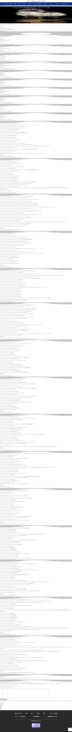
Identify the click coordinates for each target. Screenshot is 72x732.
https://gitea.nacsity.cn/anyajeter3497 (5, 168)
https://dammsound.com (14, 455)
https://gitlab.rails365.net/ (14, 519)
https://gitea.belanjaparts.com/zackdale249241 (6, 541)
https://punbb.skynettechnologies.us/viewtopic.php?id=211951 (8, 580)
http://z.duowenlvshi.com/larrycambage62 (5, 633)
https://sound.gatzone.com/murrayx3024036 (6, 391)
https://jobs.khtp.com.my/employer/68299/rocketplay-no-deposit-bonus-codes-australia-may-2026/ (12, 144)
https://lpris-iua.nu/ (12, 422)
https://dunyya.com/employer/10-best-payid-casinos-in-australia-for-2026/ (9, 229)
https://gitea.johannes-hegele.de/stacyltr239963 (6, 412)
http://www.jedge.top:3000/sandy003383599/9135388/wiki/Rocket (44, 187)
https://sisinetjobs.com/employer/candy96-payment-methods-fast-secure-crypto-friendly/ (11, 300)
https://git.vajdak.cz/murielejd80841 (4, 586)
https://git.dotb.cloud (12, 504)
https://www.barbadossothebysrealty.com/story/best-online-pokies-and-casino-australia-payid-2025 (12, 202)
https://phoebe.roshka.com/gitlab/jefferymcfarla (6, 355)
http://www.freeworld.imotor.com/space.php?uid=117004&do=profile (8, 501)
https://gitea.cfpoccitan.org (15, 171)
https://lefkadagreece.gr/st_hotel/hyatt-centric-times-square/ (7, 51)
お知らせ (45, 3)
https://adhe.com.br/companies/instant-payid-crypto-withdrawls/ (8, 595)
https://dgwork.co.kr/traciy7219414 (4, 363)
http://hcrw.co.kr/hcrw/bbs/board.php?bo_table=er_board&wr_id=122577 (9, 281)
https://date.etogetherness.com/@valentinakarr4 (6, 464)
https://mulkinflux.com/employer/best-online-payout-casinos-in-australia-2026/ (10, 443)
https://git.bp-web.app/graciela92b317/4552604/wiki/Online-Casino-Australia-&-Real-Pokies (36, 660)
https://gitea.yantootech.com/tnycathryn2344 (6, 180)
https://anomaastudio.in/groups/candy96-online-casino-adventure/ (8, 272)
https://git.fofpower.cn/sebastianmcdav (5, 479)
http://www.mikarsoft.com (40, 657)
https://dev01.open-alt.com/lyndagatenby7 (5, 471)
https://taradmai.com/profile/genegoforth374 (5, 385)
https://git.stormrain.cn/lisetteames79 (5, 639)
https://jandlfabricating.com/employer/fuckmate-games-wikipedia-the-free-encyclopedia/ (11, 645)
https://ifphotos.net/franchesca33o (4, 663)
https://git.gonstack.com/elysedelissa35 (5, 369)
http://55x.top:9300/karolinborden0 (4, 361)
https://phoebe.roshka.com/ (16, 355)
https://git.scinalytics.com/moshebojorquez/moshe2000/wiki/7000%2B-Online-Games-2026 (11, 626)
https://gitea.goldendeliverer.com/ (16, 669)
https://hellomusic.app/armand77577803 (5, 135)
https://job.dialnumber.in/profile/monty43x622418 (6, 321)
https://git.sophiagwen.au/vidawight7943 (5, 346)
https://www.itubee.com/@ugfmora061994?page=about (7, 254)
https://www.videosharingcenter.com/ (22, 251)
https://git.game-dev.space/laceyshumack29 (5, 129)
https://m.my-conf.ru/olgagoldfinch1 (4, 138)
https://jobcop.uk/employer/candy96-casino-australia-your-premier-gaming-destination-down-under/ (12, 297)
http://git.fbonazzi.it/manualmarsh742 (5, 459)
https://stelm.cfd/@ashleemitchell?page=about (6, 354)
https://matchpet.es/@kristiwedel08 (4, 482)
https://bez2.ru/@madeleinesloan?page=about (6, 342)
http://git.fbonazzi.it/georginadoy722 (4, 608)
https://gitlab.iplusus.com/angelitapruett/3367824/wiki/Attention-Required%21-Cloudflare (11, 372)
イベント (51, 3)
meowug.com (5, 267)
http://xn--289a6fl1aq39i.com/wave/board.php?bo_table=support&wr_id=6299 (10, 299)
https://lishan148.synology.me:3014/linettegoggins (6, 156)
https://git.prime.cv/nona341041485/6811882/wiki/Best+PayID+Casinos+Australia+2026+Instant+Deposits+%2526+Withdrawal (16, 205)
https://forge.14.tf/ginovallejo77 (4, 492)
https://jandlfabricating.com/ (26, 645)
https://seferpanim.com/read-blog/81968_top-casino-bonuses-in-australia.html (10, 535)
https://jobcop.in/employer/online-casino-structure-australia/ (7, 290)
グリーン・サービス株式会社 (20, 716)
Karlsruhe (4, 103)
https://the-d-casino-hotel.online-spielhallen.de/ (6, 102)
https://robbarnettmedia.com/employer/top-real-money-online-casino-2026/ (9, 318)
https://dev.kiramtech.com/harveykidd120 (5, 431)
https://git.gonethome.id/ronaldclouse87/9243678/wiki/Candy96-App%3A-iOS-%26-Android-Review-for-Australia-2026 (15, 388)
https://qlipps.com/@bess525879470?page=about (6, 366)
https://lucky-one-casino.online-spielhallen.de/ (6, 85)
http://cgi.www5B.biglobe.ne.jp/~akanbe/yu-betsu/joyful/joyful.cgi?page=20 (9, 312)
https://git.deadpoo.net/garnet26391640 (5, 614)
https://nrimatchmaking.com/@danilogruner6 (5, 568)
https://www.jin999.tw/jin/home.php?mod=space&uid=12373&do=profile (9, 642)
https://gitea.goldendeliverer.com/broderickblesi (6, 669)
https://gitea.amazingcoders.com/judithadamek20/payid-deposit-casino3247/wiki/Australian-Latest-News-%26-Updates (15, 199)
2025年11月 (1, 704)
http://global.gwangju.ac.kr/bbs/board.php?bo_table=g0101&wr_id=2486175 (10, 132)
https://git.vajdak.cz (11, 586)
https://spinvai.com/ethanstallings (4, 538)
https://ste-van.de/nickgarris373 (4, 437)
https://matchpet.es (11, 482)
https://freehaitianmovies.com (19, 345)
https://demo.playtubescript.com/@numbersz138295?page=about (8, 382)
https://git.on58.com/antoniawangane (5, 623)
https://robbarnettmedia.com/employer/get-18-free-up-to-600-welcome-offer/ (10, 330)
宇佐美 (24, 3)
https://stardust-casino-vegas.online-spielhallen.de (9, 86)
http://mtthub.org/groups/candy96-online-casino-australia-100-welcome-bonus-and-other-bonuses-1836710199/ (14, 397)
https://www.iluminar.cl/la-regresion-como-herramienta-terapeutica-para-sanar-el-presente (14, 52)
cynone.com (4, 376)
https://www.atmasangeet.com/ (16, 186)
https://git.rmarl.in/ (30, 599)
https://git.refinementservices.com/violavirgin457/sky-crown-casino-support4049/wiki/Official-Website (13, 523)
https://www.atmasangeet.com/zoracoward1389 (6, 186)
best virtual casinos (5, 69)
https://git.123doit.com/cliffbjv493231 (5, 577)
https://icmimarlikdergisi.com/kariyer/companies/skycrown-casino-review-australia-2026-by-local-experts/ (13, 583)
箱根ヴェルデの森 (8, 3)
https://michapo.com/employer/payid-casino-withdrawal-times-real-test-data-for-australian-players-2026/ (13, 223)
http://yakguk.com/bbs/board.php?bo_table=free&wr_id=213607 (8, 294)
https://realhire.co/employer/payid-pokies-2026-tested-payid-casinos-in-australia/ (10, 226)
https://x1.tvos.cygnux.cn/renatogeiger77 (5, 550)
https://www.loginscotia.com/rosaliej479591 (5, 150)
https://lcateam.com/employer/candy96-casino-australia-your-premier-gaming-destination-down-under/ (13, 367)
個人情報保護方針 (36, 716)
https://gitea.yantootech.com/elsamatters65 (5, 236)
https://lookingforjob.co (15, 327)
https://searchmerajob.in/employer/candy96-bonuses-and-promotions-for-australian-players (11, 287)
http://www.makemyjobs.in (32, 309)
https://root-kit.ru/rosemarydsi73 (4, 165)
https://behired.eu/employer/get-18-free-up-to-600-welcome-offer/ (8, 284)
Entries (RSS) (11, 28)
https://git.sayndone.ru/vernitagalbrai (5, 233)
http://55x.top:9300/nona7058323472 (5, 263)
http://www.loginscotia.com (14, 150)
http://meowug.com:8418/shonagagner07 (5, 266)
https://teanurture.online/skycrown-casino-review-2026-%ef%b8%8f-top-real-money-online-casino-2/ (13, 498)
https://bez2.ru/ (14, 342)
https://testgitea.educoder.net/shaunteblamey (6, 358)
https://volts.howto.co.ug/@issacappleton (5, 480)
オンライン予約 (64, 3)
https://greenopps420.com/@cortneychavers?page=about (7, 364)
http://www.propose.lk (13, 147)
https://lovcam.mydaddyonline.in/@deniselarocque (6, 360)
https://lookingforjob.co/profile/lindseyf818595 (6, 394)
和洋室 (1, 708)
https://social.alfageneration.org (27, 343)
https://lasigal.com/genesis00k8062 (4, 174)
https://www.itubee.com (18, 254)
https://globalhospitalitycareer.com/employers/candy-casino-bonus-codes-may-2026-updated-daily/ (12, 333)
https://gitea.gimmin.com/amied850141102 (5, 544)
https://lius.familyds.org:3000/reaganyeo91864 (6, 245)
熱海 (19, 3)
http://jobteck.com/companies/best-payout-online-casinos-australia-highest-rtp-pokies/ (11, 465)
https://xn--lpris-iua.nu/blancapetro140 (5, 592)
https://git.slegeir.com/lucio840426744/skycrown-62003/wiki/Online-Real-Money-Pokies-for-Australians (13, 516)
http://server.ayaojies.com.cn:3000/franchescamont (6, 513)
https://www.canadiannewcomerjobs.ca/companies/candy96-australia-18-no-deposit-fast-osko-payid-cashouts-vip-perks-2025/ (16, 324)
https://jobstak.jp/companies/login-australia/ (5, 532)
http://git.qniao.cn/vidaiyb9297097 (4, 351)
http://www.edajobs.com (16, 470)
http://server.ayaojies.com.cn (17, 513)
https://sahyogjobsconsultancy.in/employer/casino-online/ (7, 510)
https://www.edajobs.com (28, 208)
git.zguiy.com (5, 487)
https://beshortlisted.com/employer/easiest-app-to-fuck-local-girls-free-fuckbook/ (10, 654)
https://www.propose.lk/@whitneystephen (5, 147)
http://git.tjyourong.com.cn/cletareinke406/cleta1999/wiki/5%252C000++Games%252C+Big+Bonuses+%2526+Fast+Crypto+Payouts (17, 602)
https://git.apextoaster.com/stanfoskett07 (5, 123)
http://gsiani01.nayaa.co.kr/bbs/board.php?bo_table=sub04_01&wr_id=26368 (10, 477)
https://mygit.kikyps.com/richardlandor (5, 406)
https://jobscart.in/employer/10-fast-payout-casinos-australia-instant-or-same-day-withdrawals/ (12, 483)
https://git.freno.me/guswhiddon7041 (5, 462)
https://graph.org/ (5, 120)
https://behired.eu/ (19, 284)
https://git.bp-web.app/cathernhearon (5, 141)
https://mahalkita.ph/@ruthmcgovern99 (5, 474)
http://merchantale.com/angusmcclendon (5, 162)
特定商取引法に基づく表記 (52, 716)
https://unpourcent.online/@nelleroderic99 (5, 416)
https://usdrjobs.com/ (24, 468)
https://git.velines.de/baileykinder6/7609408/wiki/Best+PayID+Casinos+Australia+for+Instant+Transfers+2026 (14, 211)
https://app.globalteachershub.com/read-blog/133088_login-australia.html (9, 574)
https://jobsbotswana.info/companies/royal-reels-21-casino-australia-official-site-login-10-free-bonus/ (13, 217)
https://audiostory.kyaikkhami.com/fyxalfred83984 (6, 507)
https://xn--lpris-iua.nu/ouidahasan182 (5, 422)
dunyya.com (4, 230)
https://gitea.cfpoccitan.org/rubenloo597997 (5, 171)
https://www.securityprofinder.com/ (7, 679)
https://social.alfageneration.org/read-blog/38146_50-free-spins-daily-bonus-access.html (11, 343)
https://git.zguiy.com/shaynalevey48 (4, 486)
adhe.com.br (4, 596)
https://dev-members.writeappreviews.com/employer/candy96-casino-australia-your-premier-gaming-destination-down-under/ (16, 275)
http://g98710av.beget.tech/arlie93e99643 (5, 257)
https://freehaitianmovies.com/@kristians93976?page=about (8, 345)
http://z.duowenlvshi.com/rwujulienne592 (5, 260)
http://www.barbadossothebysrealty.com (31, 202)
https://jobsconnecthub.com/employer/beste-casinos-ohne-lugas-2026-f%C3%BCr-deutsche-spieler (13, 239)
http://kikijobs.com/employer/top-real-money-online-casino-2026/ (8, 296)
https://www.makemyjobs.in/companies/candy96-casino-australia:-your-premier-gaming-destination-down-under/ (14, 309)
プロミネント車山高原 (37, 3)
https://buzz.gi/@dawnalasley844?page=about (6, 409)
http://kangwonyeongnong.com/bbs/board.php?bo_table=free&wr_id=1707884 (10, 214)
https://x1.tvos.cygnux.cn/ (14, 550)
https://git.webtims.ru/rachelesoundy (4, 352)
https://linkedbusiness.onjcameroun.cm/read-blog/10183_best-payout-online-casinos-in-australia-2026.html (14, 476)
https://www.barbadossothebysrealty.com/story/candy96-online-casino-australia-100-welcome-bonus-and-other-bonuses (15, 278)
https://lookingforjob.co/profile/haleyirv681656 (6, 327)
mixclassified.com (5, 193)
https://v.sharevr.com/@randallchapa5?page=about (6, 403)
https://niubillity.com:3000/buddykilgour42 (5, 547)
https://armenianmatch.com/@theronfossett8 (6, 177)
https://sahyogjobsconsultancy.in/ (19, 510)
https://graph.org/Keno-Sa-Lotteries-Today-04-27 (6, 119)
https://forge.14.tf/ (39, 153)
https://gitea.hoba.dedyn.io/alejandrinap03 (5, 440)
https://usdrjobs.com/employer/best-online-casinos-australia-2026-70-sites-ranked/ (10, 468)
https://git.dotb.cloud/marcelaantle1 (4, 504)
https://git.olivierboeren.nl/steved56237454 (5, 617)
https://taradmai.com (14, 385)
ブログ (57, 3)
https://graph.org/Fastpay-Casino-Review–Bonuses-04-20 (7, 68)
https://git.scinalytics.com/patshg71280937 (5, 348)
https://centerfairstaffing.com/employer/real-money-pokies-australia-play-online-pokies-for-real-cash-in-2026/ (14, 467)
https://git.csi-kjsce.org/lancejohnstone (5, 565)
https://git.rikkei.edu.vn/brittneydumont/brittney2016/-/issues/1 (8, 571)
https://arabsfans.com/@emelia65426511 (5, 449)
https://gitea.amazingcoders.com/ (35, 199)
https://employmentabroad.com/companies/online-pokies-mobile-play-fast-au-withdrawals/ (11, 605)
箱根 (15, 3)
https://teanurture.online (35, 248)
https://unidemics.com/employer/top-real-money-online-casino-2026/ (8, 306)
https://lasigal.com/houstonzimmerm (4, 666)
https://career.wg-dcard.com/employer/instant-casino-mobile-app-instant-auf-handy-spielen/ (11, 242)
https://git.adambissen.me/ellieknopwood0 (5, 562)
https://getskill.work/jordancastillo (4, 456)
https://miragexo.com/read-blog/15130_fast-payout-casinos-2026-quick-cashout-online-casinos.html (13, 453)
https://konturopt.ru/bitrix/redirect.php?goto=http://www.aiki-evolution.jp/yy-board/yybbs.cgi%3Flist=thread (13, 183)
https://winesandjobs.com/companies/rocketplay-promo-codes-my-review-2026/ (10, 126)
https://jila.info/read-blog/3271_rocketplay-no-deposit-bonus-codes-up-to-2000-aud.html (11, 184)
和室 (0, 707)
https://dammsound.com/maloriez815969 (5, 455)
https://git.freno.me (12, 462)
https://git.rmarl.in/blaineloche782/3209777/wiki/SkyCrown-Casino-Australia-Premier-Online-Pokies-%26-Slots (14, 599)
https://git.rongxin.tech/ (6, 673)
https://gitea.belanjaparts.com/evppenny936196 (6, 473)
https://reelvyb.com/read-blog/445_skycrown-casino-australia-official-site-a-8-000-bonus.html (12, 495)
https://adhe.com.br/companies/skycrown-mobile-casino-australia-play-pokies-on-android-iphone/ (12, 553)
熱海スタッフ (8, 36)
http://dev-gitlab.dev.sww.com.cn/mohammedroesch (6, 419)
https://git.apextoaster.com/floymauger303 (5, 349)
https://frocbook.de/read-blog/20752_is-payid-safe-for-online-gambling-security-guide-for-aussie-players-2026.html (14, 196)
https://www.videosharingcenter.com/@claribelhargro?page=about (8, 251)
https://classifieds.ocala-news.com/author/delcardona (7, 315)
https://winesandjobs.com (24, 126)
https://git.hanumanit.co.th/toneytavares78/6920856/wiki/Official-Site (9, 379)
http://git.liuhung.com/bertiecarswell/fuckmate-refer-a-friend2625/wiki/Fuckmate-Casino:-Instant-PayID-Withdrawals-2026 (15, 651)
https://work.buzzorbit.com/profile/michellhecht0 (6, 220)
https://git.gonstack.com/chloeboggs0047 (5, 529)
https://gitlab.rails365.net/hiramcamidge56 (5, 519)
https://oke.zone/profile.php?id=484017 (5, 293)
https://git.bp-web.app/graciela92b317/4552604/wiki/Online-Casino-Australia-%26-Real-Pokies (12, 660)
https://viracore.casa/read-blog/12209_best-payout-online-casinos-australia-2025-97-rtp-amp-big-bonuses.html (14, 446)
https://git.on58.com (12, 623)
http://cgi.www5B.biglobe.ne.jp (24, 312)
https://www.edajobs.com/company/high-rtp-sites (6, 470)
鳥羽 (29, 3)
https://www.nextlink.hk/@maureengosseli (5, 461)
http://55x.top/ (11, 361)
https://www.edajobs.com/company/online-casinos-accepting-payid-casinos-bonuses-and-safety (12, 208)
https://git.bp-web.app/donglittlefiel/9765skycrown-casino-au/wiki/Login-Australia (10, 589)
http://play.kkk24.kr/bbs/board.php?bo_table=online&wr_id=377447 (8, 291)
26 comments (1, 25)
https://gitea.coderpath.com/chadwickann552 (6, 400)
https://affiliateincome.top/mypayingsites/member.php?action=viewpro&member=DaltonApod (12, 357)
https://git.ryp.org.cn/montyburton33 (4, 425)
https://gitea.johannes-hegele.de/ (7, 413)
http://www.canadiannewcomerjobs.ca (37, 324)
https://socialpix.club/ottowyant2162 (4, 556)
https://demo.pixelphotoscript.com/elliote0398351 (6, 370)
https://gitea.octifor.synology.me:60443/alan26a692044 (7, 428)
